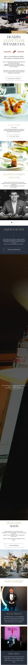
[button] (11, 222)
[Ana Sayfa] (6, 5)
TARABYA (20, 51)
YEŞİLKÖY (7, 51)
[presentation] (1, 208)
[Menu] (26, 4)
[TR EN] (21, 5)
